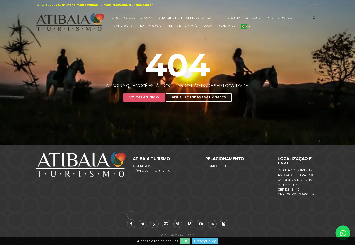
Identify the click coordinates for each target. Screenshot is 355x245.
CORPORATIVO (280, 18)
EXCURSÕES (122, 26)
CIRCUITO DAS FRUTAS (130, 18)
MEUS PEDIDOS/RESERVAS (190, 26)
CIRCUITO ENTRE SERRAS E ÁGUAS (186, 18)
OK (184, 241)
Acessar (313, 5)
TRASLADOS (148, 26)
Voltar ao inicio (144, 97)
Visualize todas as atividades (199, 97)
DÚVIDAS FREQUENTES (151, 171)
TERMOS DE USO (219, 166)
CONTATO (227, 26)
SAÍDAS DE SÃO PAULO (243, 18)
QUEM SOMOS (145, 166)
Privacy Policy (205, 241)
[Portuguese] (247, 28)
